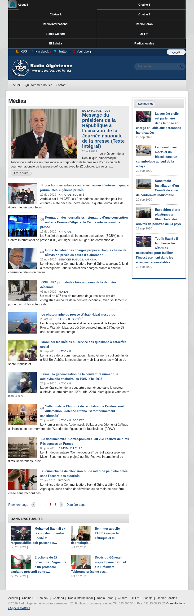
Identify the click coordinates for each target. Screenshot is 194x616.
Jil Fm (144, 33)
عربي (176, 52)
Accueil (18, 4)
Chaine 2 (56, 14)
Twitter (62, 51)
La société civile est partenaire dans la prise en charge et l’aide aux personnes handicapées (158, 123)
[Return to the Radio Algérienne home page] (42, 60)
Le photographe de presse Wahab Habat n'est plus (78, 314)
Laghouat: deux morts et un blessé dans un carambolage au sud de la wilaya (157, 156)
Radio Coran (144, 24)
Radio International (55, 24)
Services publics (71, 259)
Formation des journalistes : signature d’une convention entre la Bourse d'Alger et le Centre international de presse (84, 222)
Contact (61, 85)
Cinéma (64, 448)
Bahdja (148, 598)
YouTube (83, 51)
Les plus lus (145, 103)
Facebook (42, 51)
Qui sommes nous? (38, 85)
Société (78, 194)
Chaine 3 (144, 14)
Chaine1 (27, 598)
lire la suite (21, 173)
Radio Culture (55, 33)
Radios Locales (167, 598)
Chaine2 (42, 598)
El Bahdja (55, 43)
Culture (76, 448)
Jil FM (135, 598)
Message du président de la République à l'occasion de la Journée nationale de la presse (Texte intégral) (103, 130)
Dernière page (75, 504)
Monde (63, 291)
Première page (18, 504)
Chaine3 (58, 598)
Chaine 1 (144, 4)
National (88, 110)
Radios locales (144, 43)
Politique (103, 110)
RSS (24, 51)
